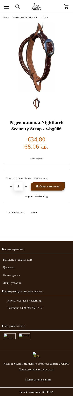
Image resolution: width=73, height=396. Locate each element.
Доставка (8, 267)
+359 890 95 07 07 (31, 308)
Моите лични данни (38, 379)
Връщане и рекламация (17, 259)
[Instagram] (15, 316)
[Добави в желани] (63, 176)
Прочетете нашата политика (36, 369)
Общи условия (12, 283)
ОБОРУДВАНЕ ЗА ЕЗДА (25, 17)
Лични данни (11, 275)
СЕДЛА (44, 17)
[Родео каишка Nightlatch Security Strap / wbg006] (36, 91)
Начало (6, 17)
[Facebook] (7, 316)
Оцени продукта (15, 212)
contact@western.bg (29, 300)
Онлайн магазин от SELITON (36, 392)
